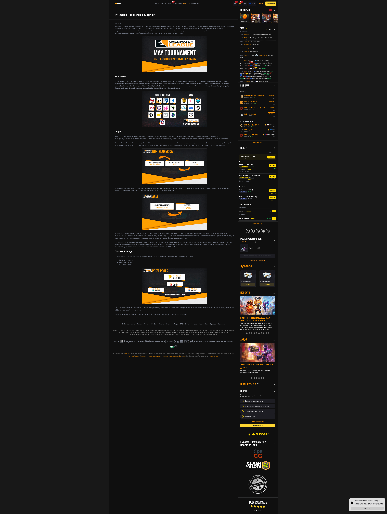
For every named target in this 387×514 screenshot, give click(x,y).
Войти (261, 3)
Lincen (245, 60)
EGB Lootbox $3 (262, 55)
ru (266, 29)
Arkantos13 (247, 81)
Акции (193, 3)
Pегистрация (271, 3)
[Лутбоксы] (235, 4)
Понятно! (367, 508)
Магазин (178, 3)
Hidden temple (248, 384)
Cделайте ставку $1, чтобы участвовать (257, 256)
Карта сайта (203, 324)
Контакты (194, 324)
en (270, 29)
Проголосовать (258, 425)
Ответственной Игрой (176, 356)
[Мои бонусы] (240, 4)
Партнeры (213, 324)
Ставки (156, 3)
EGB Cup (171, 3)
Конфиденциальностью (163, 356)
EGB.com (127, 353)
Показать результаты (258, 421)
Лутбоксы (246, 266)
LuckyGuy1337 (247, 44)
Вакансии (221, 324)
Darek (245, 71)
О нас (187, 324)
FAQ (198, 3)
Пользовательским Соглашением (137, 356)
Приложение (262, 434)
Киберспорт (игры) (128, 324)
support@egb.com (213, 356)
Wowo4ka (246, 34)
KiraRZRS (246, 55)
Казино (163, 3)
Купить (248, 284)
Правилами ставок (152, 356)
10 (268, 333)
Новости (186, 3)
